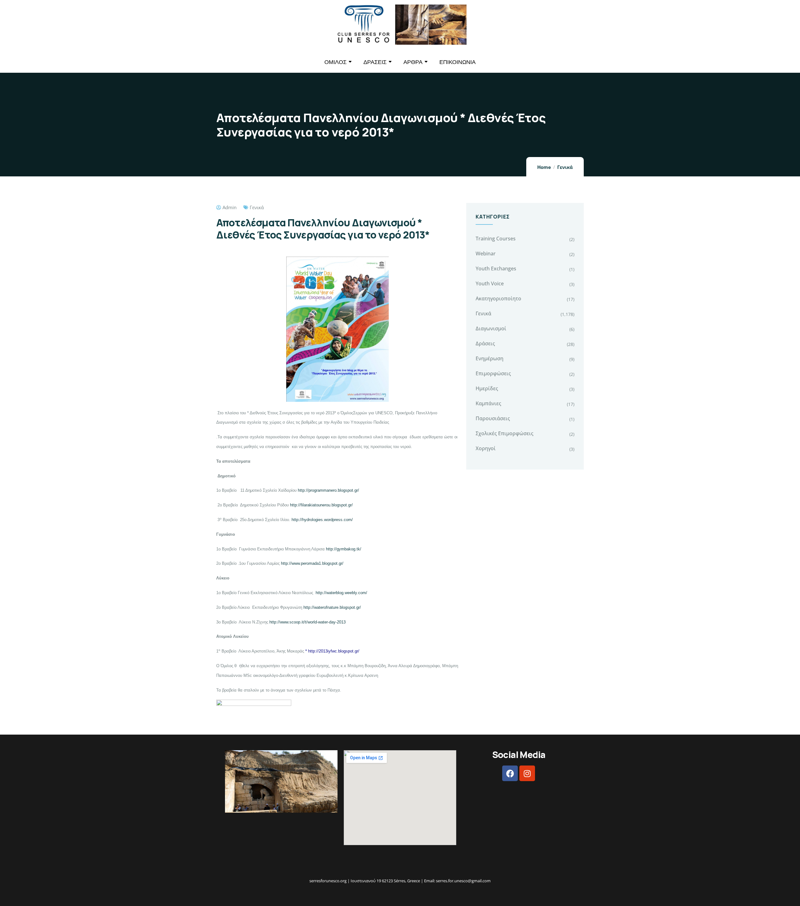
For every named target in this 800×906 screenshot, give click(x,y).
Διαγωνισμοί (491, 328)
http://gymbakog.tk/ (343, 549)
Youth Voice (490, 283)
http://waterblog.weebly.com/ (341, 592)
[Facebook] (510, 773)
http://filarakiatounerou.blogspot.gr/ (321, 505)
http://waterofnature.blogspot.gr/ (332, 607)
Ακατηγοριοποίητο (498, 298)
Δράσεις (485, 343)
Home (544, 167)
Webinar (486, 253)
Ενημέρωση (489, 358)
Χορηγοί (486, 448)
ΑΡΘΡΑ (412, 62)
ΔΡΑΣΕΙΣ (375, 62)
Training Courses (496, 238)
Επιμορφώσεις (493, 373)
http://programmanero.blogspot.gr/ (328, 490)
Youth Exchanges (496, 268)
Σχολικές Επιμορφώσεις (504, 433)
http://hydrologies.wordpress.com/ (322, 519)
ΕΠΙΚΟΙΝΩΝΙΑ (457, 62)
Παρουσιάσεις (493, 418)
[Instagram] (527, 773)
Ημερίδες (487, 388)
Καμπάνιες (488, 403)
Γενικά (565, 167)
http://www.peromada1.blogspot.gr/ (312, 563)
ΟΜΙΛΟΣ (335, 62)
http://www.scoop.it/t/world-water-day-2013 (307, 622)
